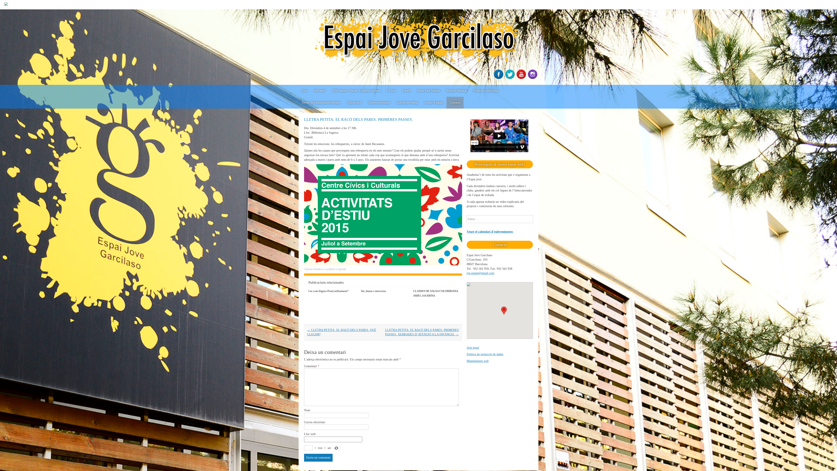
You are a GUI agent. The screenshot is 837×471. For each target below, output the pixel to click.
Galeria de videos (407, 102)
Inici (305, 90)
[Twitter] (510, 78)
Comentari (311, 366)
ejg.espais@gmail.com (480, 273)
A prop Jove (354, 102)
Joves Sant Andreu (428, 90)
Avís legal (473, 347)
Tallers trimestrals (379, 102)
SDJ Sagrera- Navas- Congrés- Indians (356, 90)
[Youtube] (522, 78)
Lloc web (310, 434)
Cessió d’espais (434, 102)
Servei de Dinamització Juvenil (321, 102)
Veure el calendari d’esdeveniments (490, 231)
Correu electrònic (314, 422)
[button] (504, 311)
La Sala (391, 90)
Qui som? (320, 90)
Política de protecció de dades (485, 354)
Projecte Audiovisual (486, 90)
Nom (307, 410)
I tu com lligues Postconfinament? (328, 291)
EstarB (406, 90)
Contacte (455, 102)
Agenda (342, 269)
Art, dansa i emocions (373, 291)
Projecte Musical (456, 90)
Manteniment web (478, 361)
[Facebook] (499, 78)
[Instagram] (533, 78)
